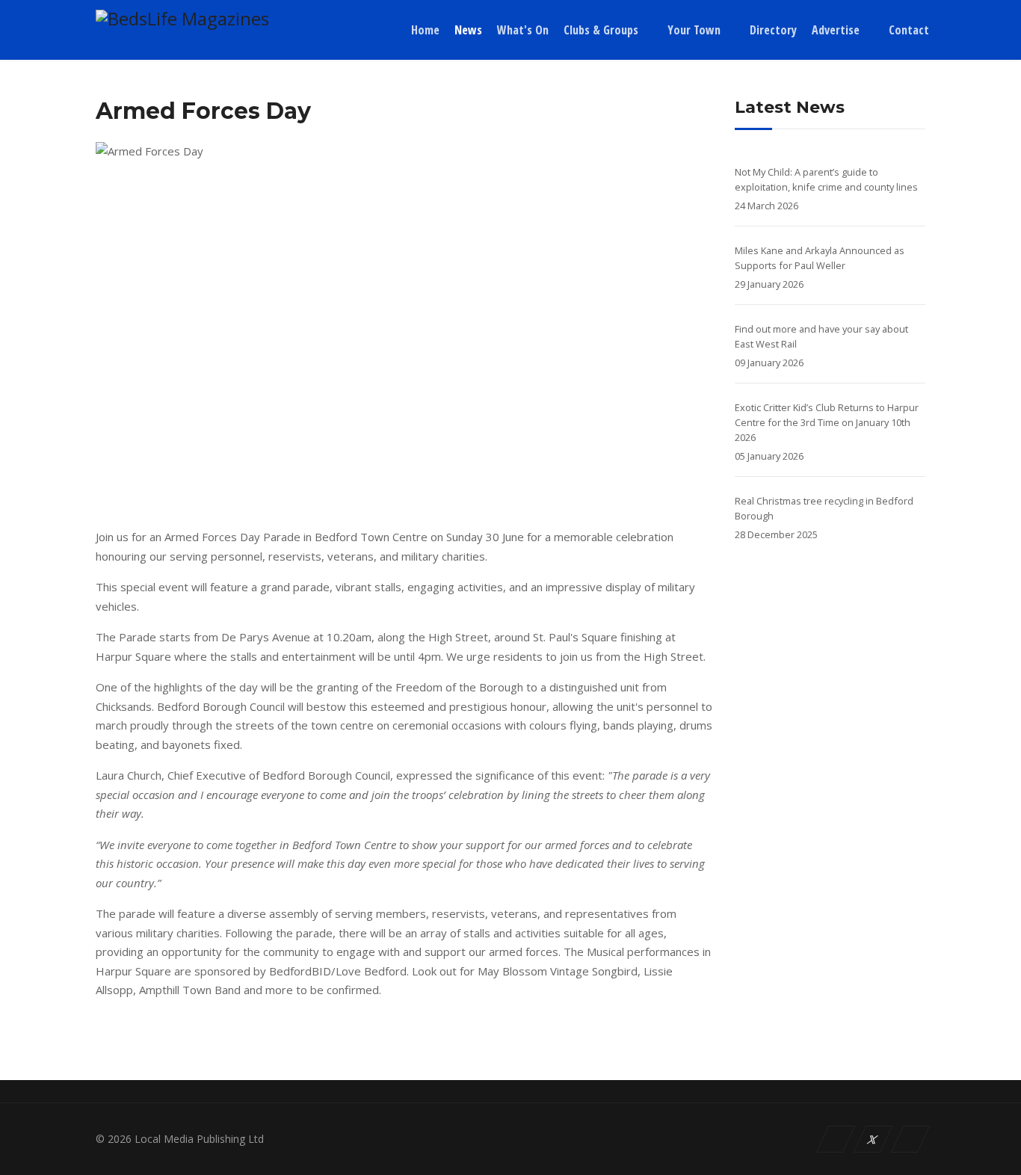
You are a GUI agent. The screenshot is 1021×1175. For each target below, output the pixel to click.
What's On (523, 30)
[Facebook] (836, 1139)
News (468, 30)
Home (425, 30)
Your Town (694, 30)
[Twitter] (873, 1139)
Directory (773, 30)
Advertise (836, 30)
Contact (909, 30)
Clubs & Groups (601, 30)
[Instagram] (911, 1139)
